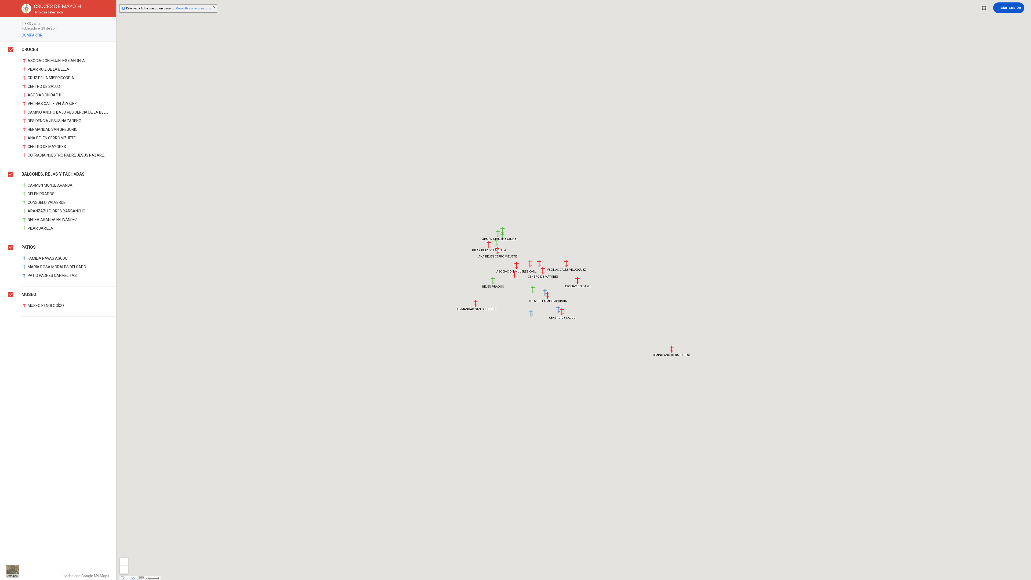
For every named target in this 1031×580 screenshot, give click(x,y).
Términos (12, 576)
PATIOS (28, 247)
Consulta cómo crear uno (193, 8)
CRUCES (29, 49)
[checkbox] (109, 24)
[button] (984, 8)
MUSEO (28, 294)
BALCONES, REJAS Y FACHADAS (53, 174)
